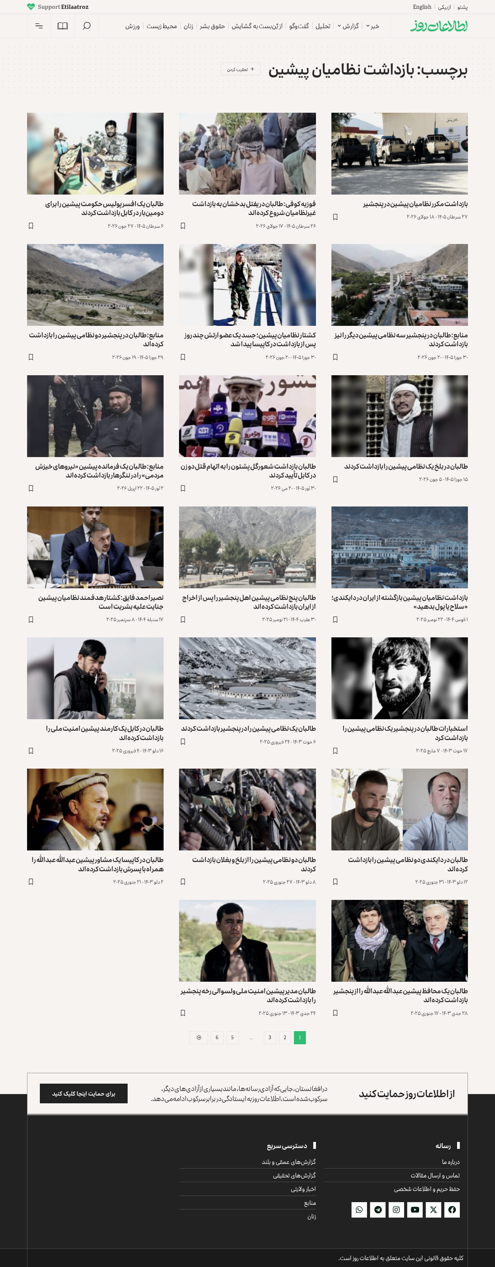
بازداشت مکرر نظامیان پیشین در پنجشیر (415, 203)
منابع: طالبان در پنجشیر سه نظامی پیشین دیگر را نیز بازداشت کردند (401, 339)
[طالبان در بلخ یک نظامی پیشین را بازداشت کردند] (399, 416)
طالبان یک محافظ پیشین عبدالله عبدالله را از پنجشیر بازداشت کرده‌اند (400, 995)
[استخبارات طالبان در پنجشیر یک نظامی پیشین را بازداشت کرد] (399, 678)
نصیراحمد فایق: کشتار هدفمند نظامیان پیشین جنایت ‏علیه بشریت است (101, 602)
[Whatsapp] (359, 1210)
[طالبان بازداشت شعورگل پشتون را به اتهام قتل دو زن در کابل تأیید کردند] (247, 416)
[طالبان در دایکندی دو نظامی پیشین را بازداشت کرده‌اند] (399, 809)
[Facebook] (452, 1210)
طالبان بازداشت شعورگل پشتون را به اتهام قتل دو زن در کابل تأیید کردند (248, 470)
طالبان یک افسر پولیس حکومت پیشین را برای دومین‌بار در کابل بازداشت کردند (104, 208)
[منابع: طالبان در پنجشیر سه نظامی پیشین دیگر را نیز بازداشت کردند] (399, 285)
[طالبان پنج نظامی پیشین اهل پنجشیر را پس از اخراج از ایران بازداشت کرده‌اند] (247, 547)
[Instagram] (396, 1210)
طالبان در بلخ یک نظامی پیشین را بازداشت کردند (406, 466)
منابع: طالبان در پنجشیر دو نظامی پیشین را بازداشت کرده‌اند (96, 339)
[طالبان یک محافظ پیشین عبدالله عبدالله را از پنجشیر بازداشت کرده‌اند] (399, 941)
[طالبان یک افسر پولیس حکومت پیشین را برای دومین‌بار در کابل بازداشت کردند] (95, 154)
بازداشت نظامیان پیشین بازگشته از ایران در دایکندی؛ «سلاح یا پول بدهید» (399, 602)
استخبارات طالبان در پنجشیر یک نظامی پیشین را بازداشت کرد (405, 733)
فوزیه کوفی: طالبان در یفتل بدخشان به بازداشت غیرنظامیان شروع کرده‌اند (254, 208)
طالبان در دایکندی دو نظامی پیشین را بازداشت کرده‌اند (408, 864)
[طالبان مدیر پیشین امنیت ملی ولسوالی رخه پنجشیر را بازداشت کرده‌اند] (247, 941)
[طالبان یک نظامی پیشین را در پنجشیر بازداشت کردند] (247, 678)
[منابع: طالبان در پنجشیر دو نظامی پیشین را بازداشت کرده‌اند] (95, 285)
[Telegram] (378, 1210)
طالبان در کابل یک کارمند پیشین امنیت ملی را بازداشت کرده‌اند (105, 733)
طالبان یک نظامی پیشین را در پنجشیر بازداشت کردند (248, 728)
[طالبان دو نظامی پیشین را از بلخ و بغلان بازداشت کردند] (247, 809)
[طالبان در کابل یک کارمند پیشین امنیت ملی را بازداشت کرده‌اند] (95, 678)
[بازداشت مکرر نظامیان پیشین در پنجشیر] (399, 154)
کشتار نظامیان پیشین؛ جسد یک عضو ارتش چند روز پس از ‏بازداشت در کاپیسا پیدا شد (250, 339)
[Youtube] (415, 1210)
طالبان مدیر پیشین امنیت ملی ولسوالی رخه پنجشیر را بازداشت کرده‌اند (248, 995)
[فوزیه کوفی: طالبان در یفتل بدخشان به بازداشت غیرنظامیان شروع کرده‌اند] (247, 154)
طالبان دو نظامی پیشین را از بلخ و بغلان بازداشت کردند (254, 864)
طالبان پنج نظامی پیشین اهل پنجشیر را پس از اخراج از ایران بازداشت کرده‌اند (249, 602)
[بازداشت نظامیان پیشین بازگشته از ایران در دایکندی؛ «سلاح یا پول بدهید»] (399, 547)
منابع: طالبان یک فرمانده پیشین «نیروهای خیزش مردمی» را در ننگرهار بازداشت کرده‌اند (99, 470)
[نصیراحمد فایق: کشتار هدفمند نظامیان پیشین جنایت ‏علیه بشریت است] (95, 547)
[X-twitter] (433, 1210)
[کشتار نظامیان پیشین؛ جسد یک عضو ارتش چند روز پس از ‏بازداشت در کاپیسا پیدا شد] (247, 285)
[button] (86, 25)
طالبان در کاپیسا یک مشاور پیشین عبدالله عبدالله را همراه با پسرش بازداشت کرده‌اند (98, 864)
